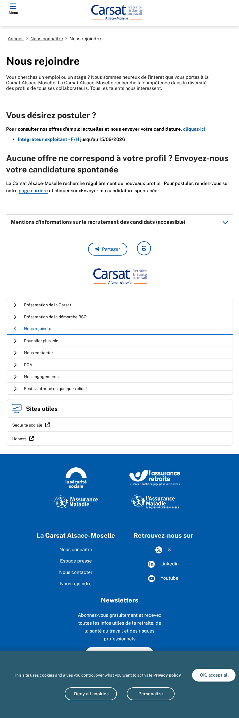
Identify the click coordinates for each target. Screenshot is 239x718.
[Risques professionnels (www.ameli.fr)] (155, 501)
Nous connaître (46, 38)
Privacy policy (167, 675)
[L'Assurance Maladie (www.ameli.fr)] (76, 501)
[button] (107, 249)
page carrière (33, 190)
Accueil (16, 38)
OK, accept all (214, 674)
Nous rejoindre (76, 583)
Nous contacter (75, 572)
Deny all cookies (91, 693)
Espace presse (76, 561)
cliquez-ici (194, 129)
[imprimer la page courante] (144, 248)
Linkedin (169, 564)
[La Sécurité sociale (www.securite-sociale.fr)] (76, 477)
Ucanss (19, 438)
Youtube (168, 578)
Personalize (150, 693)
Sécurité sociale (27, 425)
